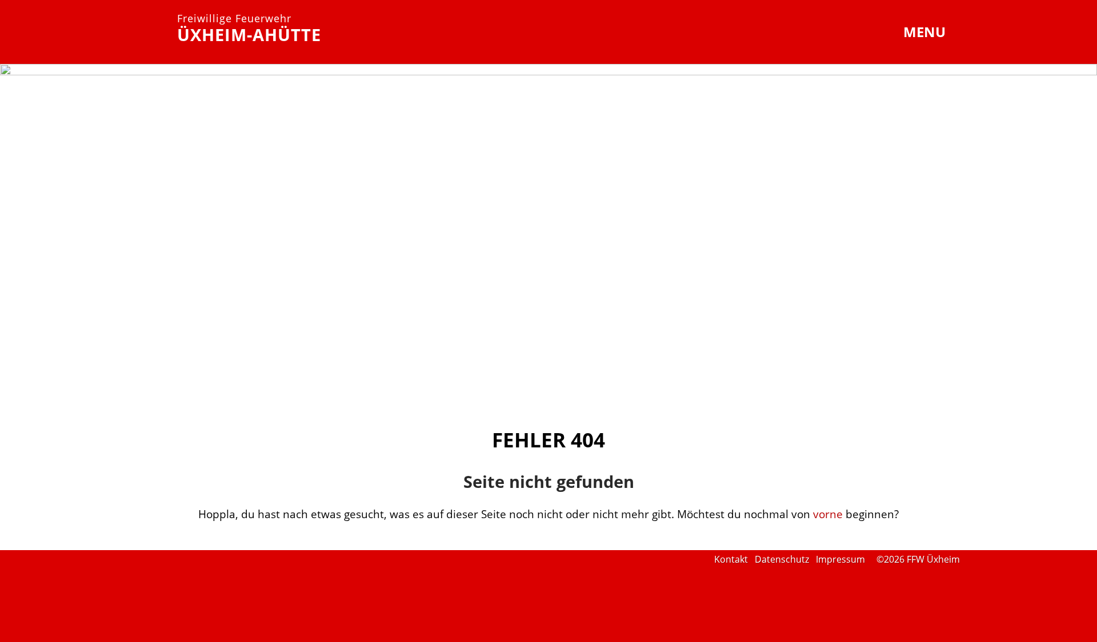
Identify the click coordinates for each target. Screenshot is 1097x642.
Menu (926, 31)
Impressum (840, 559)
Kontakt (731, 559)
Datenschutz (782, 559)
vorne (828, 514)
